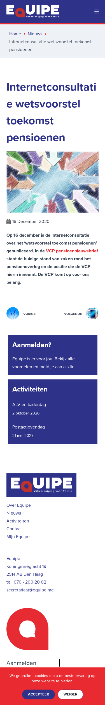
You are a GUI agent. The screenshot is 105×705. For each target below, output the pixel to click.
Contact (14, 529)
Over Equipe (18, 505)
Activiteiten (30, 389)
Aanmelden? (31, 345)
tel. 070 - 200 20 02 (26, 582)
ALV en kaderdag (29, 404)
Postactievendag (28, 427)
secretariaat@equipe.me (30, 590)
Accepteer (38, 694)
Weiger (70, 694)
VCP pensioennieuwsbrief (72, 251)
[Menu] (96, 11)
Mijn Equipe (18, 536)
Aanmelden (21, 662)
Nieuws (13, 513)
